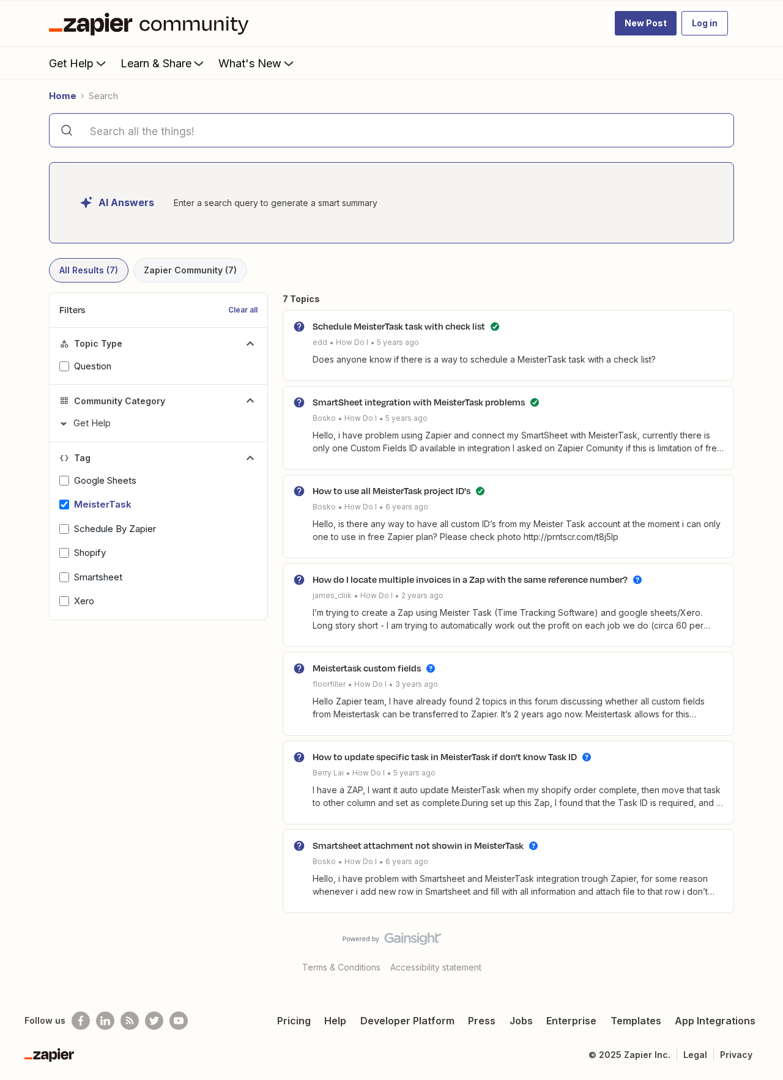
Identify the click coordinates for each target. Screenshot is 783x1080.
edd (320, 342)
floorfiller (329, 684)
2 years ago (422, 595)
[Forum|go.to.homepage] (151, 23)
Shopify (90, 552)
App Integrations (715, 1021)
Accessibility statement (435, 967)
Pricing (294, 1021)
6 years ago (406, 506)
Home (62, 96)
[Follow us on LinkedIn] (105, 1021)
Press (481, 1021)
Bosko (324, 418)
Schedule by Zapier (115, 528)
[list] (366, 341)
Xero (84, 601)
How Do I (352, 342)
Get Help (71, 63)
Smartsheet (98, 577)
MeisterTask (103, 504)
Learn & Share (156, 63)
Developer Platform (407, 1021)
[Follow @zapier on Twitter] (154, 1021)
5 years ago (398, 342)
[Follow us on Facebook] (81, 1021)
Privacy (736, 1054)
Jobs (521, 1021)
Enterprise (571, 1021)
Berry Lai (328, 772)
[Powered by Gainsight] (392, 942)
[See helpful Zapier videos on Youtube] (178, 1021)
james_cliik (332, 595)
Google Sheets (105, 480)
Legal (695, 1054)
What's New (249, 63)
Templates (635, 1021)
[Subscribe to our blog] (130, 1021)
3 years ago (416, 684)
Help (335, 1021)
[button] (646, 23)
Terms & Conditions (341, 967)
